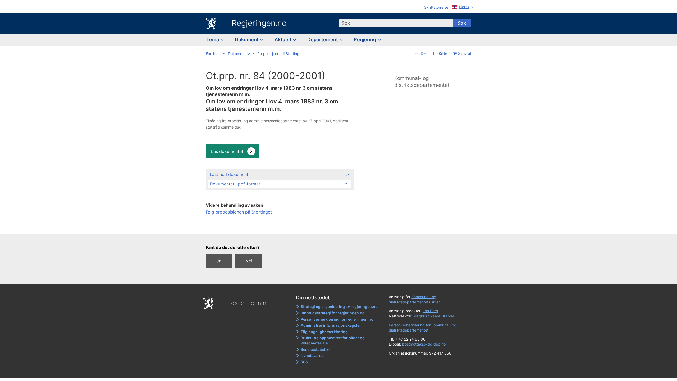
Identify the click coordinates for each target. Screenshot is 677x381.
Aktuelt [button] (283, 39)
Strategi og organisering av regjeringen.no (339, 306)
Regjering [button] (365, 39)
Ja (219, 261)
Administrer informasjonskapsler (331, 325)
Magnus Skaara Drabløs (434, 316)
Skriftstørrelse (436, 7)
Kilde (442, 53)
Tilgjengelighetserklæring (324, 331)
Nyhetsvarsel (312, 355)
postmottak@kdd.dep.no (424, 344)
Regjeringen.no (259, 23)
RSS (304, 362)
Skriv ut (464, 53)
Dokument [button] (247, 39)
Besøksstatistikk (316, 349)
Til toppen (279, 226)
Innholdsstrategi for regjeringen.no (333, 313)
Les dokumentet (227, 151)
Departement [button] (323, 39)
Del (423, 53)
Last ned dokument (229, 174)
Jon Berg (430, 311)
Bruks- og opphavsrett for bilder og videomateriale (333, 340)
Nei (248, 261)
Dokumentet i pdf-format (235, 184)
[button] (239, 53)
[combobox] (396, 23)
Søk (462, 23)
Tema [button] (213, 39)
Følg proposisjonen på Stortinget (239, 212)
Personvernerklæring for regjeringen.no (337, 319)
